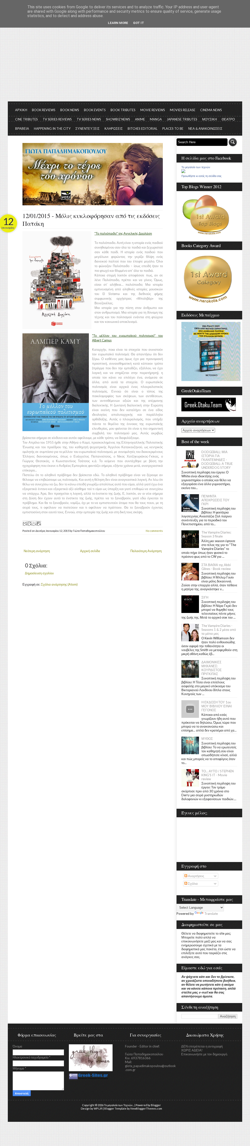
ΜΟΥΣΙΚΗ (209, 119)
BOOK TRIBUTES (123, 110)
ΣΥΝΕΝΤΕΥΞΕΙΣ (87, 129)
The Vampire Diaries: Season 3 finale (216, 534)
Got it (138, 23)
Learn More (118, 23)
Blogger (156, 1105)
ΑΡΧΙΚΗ (21, 110)
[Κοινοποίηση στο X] (33, 523)
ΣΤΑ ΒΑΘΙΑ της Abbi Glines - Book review (216, 567)
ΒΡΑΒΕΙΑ (22, 129)
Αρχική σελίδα (90, 551)
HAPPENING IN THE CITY (52, 129)
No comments (154, 530)
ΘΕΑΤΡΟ (228, 119)
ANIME (140, 119)
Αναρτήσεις (195, 876)
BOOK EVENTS (95, 110)
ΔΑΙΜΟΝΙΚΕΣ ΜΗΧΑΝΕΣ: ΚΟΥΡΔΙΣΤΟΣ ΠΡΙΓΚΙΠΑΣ (211, 668)
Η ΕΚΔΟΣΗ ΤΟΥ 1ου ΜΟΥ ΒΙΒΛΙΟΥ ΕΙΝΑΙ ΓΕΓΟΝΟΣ (216, 706)
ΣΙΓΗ (204, 597)
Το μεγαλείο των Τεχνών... (119, 1105)
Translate (211, 914)
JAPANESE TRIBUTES (182, 119)
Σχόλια (192, 883)
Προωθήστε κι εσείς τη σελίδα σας (201, 176)
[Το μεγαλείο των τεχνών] (183, 172)
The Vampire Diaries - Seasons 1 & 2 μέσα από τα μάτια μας (218, 629)
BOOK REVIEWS (43, 110)
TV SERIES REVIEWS (57, 119)
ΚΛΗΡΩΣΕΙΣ (113, 129)
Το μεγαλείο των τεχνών (195, 167)
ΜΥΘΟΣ (207, 739)
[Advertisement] (125, 65)
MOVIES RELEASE (182, 110)
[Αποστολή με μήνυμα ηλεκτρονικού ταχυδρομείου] (24, 523)
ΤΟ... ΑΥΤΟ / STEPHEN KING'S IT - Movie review (217, 775)
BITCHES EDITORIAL (142, 129)
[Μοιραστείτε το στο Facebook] (38, 523)
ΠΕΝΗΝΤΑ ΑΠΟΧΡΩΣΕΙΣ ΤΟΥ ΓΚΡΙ (215, 500)
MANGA (156, 119)
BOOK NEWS (69, 110)
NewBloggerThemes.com (146, 1108)
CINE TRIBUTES (26, 119)
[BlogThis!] (29, 523)
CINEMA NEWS (211, 110)
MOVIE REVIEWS (152, 110)
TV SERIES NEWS (89, 119)
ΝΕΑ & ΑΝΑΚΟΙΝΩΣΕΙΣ (205, 129)
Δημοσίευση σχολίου (39, 573)
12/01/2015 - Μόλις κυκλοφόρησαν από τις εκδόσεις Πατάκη (91, 219)
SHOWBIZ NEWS (118, 119)
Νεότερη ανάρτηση (37, 551)
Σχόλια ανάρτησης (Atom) (59, 584)
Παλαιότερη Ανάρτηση (146, 551)
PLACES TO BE (172, 129)
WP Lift (98, 1108)
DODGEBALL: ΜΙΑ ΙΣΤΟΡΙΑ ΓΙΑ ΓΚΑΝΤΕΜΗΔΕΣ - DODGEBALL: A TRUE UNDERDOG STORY (217, 459)
